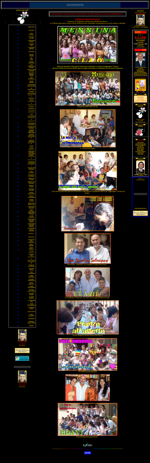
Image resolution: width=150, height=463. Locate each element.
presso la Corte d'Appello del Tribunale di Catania (140, 74)
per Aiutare (140, 41)
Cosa (31, 33)
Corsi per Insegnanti (31, 140)
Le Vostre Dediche (31, 297)
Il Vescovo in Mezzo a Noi (31, 203)
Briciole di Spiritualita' (31, 196)
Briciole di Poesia (31, 186)
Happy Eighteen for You (31, 249)
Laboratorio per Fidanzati (31, 162)
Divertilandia (31, 239)
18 (31, 262)
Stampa (31, 325)
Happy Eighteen (31, 245)
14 (29, 261)
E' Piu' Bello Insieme (31, 154)
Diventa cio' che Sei (31, 179)
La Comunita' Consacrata (31, 123)
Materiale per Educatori (31, 182)
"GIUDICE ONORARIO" (140, 72)
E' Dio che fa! (31, 311)
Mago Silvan (140, 150)
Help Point (31, 236)
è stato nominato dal (140, 67)
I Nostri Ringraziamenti (31, 304)
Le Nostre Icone (31, 88)
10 (29, 104)
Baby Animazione (31, 241)
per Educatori (140, 160)
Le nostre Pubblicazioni (31, 279)
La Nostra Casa (31, 44)
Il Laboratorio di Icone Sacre (31, 85)
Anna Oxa (140, 154)
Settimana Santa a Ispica (31, 322)
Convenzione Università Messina (31, 225)
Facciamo (31, 34)
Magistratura (140, 71)
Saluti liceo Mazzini (140, 151)
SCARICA (140, 175)
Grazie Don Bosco (31, 315)
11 (31, 104)
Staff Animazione (31, 78)
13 (34, 260)
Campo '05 (140, 146)
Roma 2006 (140, 142)
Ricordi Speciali (31, 55)
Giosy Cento (140, 149)
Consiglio (140, 68)
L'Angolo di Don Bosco (31, 175)
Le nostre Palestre (31, 293)
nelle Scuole (31, 135)
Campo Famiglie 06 (140, 145)
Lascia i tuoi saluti (22, 10)
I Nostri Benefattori (31, 276)
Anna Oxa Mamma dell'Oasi (31, 74)
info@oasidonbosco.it (140, 208)
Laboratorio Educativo (31, 151)
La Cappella (31, 47)
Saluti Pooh (140, 152)
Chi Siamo (31, 30)
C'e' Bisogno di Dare (31, 308)
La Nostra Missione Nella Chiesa (31, 131)
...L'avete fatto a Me (31, 300)
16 (32, 261)
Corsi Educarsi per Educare (31, 66)
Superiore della (140, 69)
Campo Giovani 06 (140, 143)
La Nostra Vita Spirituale (31, 127)
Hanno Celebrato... (31, 283)
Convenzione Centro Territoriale (31, 229)
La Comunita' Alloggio (31, 41)
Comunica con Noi (31, 37)
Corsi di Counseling (31, 62)
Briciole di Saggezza (31, 193)
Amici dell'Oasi (31, 93)
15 (30, 261)
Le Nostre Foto (31, 254)
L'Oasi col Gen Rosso (31, 265)
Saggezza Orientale (31, 189)
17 (34, 261)
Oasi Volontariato (31, 272)
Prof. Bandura (140, 147)
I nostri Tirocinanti (31, 216)
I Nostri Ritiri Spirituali (31, 286)
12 (33, 104)
